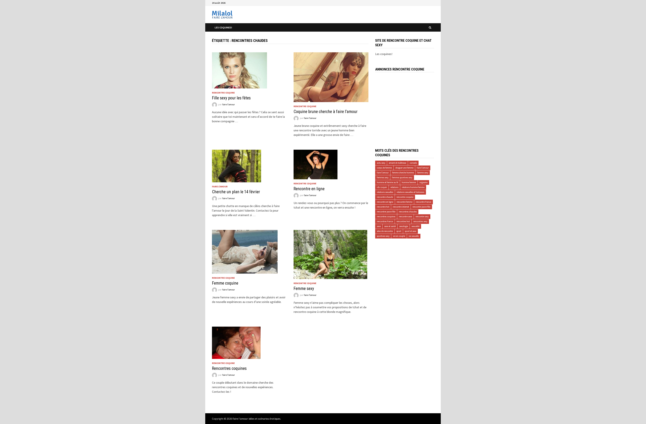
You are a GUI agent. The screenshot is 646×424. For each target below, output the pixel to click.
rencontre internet (401, 206)
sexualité (415, 226)
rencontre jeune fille (421, 206)
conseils (413, 162)
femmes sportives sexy (402, 177)
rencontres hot (403, 221)
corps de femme (384, 167)
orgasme (423, 182)
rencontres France (385, 221)
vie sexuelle (414, 236)
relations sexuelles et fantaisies (410, 192)
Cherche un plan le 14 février (236, 191)
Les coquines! (223, 27)
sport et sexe (410, 231)
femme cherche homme (403, 172)
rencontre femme (404, 201)
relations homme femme (413, 187)
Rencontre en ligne (309, 188)
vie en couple (399, 236)
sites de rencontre (385, 231)
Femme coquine (225, 283)
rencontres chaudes (408, 211)
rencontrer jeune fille (386, 211)
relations (394, 187)
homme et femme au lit (387, 182)
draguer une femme (404, 167)
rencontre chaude (385, 197)
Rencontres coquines (229, 368)
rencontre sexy (422, 216)
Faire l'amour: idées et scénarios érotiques (256, 418)
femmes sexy (382, 177)
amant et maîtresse (397, 162)
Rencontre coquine (223, 92)
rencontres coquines (386, 216)
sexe (379, 226)
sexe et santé (390, 226)
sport (398, 231)
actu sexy (381, 162)
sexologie (403, 226)
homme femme (409, 182)
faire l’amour (383, 172)
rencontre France (423, 201)
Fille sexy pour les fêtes (231, 98)
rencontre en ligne (385, 201)
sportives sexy (383, 236)
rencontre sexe (405, 216)
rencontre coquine (405, 197)
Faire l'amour (220, 186)
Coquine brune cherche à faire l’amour (325, 111)
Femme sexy (304, 288)
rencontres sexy (420, 221)
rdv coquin (382, 187)
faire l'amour (228, 104)
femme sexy (422, 172)
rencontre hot (383, 206)
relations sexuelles (385, 192)
